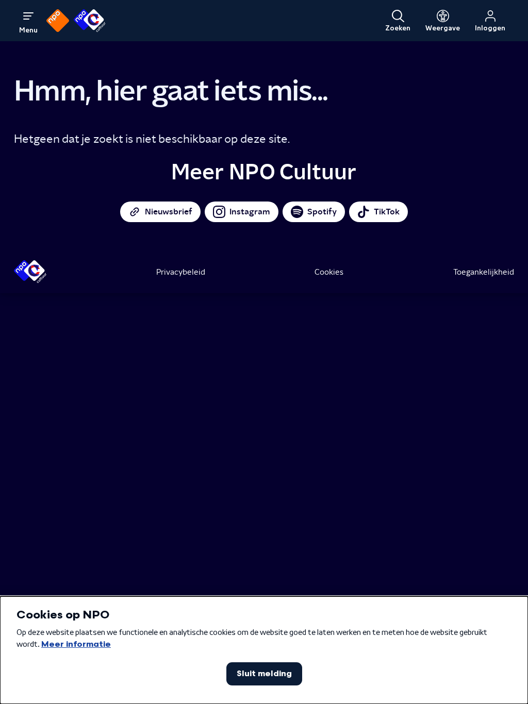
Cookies (329, 272)
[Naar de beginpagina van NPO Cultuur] (89, 20)
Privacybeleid (180, 272)
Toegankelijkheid (483, 272)
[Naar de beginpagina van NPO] (57, 20)
